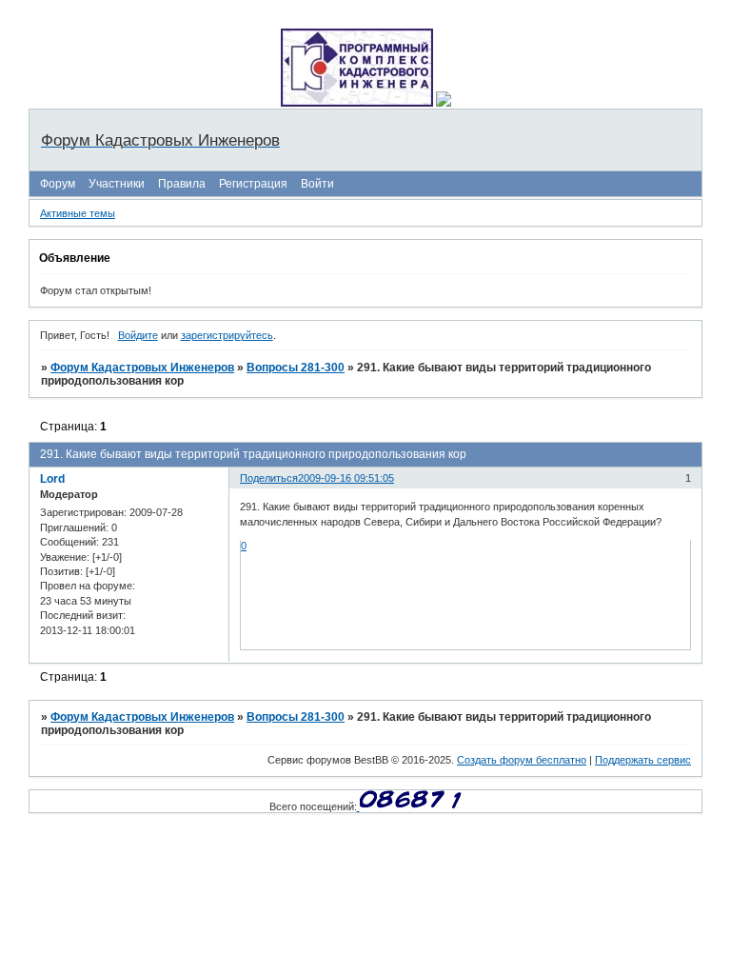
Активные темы (77, 213)
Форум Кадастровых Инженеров (142, 367)
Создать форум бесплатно (521, 760)
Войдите (138, 335)
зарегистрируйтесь (227, 335)
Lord (52, 479)
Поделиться (269, 478)
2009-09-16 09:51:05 (346, 478)
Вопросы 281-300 (296, 367)
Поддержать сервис (643, 760)
